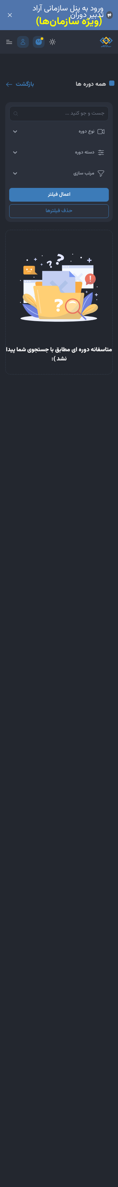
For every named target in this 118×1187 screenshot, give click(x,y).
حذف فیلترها (59, 211)
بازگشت (25, 84)
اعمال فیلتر (59, 195)
